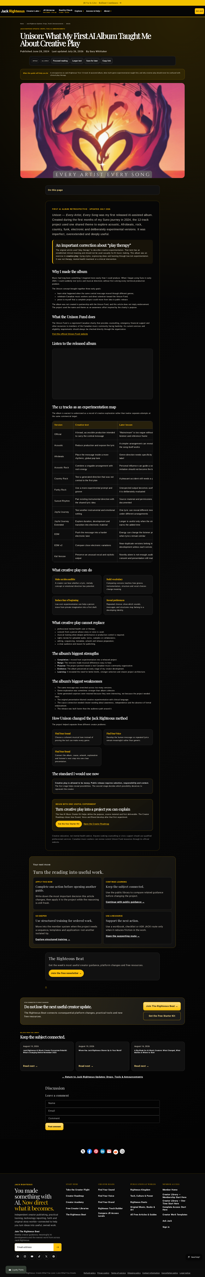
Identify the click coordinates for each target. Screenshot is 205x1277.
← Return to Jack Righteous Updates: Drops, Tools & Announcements (102, 1076)
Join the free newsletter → (66, 973)
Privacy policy (103, 1273)
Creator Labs (32, 11)
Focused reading (60, 61)
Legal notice (185, 1273)
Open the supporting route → (123, 936)
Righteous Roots (138, 1202)
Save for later (92, 61)
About (107, 11)
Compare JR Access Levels (108, 1214)
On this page (55, 190)
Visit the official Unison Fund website (70, 334)
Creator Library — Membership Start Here (174, 1196)
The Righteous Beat (76, 1214)
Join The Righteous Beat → (162, 1006)
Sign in (166, 1227)
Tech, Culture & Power (141, 1196)
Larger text (77, 61)
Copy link (106, 61)
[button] (46, 987)
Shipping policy (134, 1273)
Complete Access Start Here (174, 1208)
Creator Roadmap (75, 1196)
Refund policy (90, 1273)
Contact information (151, 1273)
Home (22, 23)
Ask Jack (199, 11)
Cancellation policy (169, 1273)
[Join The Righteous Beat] (57, 1247)
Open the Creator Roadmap (96, 824)
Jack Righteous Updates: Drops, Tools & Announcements (45, 23)
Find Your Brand (106, 1202)
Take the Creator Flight (78, 1190)
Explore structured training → (53, 939)
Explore (78, 11)
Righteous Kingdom (140, 1190)
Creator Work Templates (175, 1214)
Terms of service (118, 1273)
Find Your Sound (106, 1190)
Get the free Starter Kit (68, 824)
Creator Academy (75, 1202)
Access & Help (93, 11)
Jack (12, 11)
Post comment (54, 1127)
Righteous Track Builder (110, 1208)
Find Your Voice (106, 1196)
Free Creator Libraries (77, 1208)
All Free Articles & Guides (143, 1214)
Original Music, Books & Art (142, 1208)
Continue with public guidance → (125, 902)
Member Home (170, 1190)
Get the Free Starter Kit (162, 1015)
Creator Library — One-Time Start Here (174, 1202)
